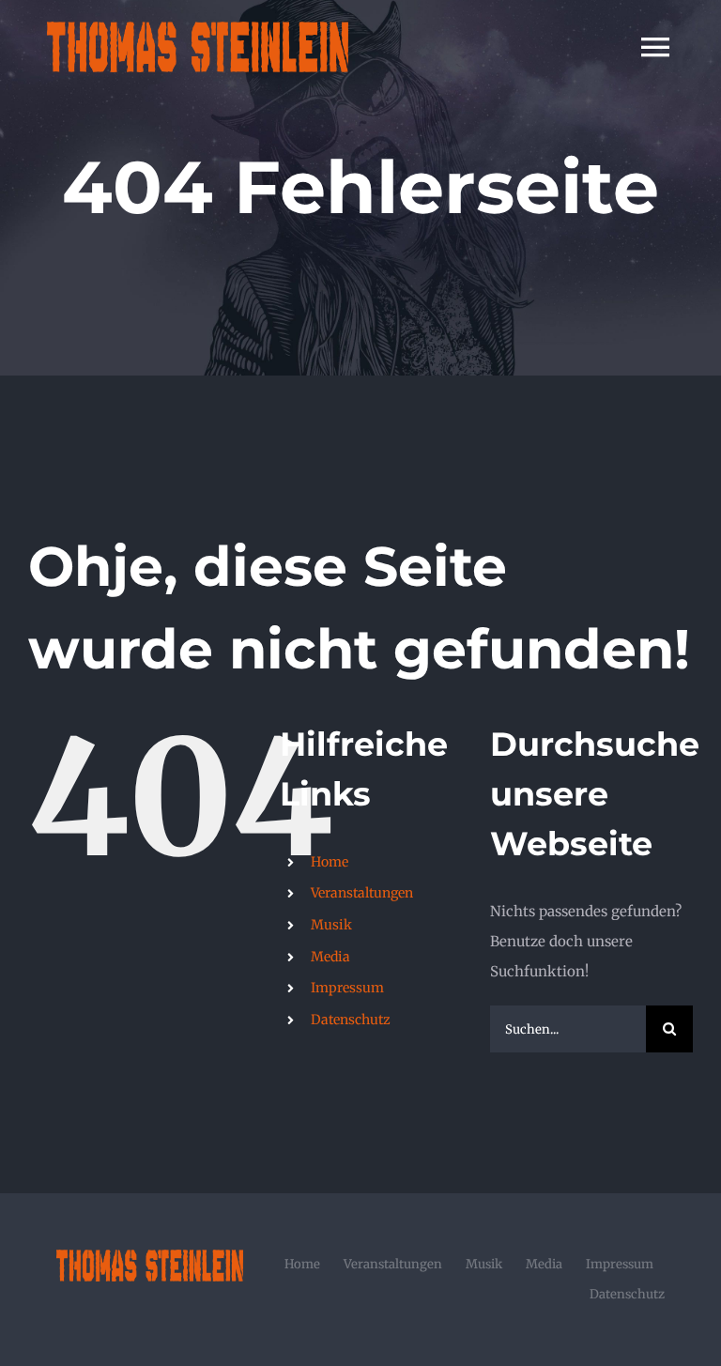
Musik (331, 924)
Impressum (347, 987)
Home (329, 861)
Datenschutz (351, 1019)
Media (330, 956)
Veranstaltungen (362, 892)
